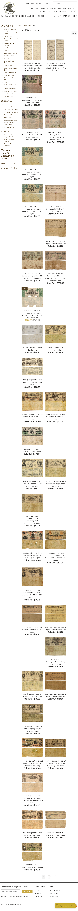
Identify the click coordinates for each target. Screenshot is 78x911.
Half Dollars (7, 58)
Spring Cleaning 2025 (57, 8)
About (33, 3)
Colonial (6, 104)
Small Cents (8, 36)
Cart (73, 12)
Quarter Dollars (9, 56)
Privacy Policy (54, 893)
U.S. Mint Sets (8, 96)
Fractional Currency (10, 115)
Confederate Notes (10, 120)
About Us (38, 893)
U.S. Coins (7, 26)
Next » (52, 877)
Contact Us (38, 896)
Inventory (40, 8)
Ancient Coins (9, 168)
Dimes (6, 50)
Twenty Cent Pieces (10, 53)
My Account (47, 3)
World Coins (45, 12)
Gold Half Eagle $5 (10, 72)
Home (27, 3)
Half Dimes (7, 48)
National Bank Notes (11, 112)
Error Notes (7, 117)
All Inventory (27, 25)
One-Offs (72, 8)
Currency (6, 101)
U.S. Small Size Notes (11, 109)
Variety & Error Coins (10, 91)
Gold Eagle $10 (9, 75)
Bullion (5, 131)
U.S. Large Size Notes (11, 107)
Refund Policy (54, 896)
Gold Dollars (8, 65)
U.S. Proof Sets (8, 94)
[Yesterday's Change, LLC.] (9, 8)
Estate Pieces (60, 12)
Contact (39, 3)
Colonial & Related (10, 29)
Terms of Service (55, 890)
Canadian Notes (9, 127)
